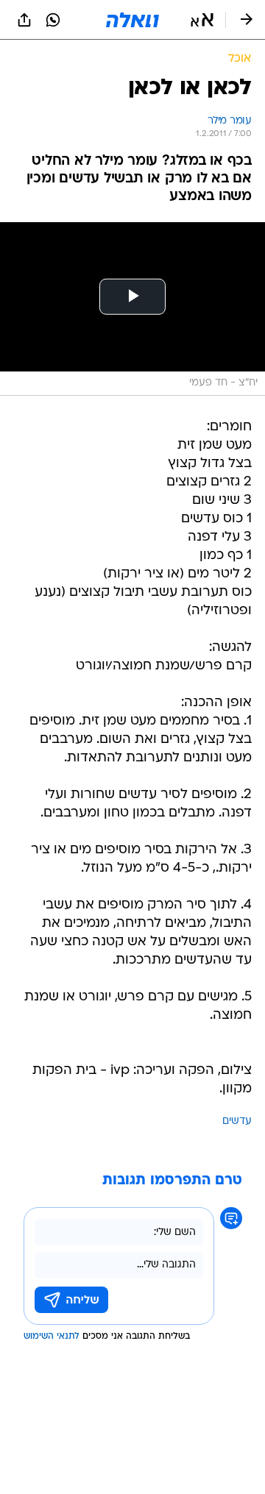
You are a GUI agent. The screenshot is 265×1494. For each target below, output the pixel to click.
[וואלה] (132, 20)
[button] (202, 19)
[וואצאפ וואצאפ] (53, 20)
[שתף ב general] (24, 20)
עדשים (237, 1121)
